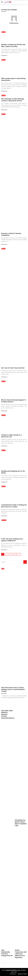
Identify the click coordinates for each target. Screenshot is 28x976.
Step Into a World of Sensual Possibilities (11, 234)
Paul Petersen (14, 23)
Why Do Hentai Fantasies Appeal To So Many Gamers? (13, 401)
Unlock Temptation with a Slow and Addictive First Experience (21, 953)
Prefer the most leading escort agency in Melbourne (12, 540)
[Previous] (2, 963)
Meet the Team (22, 974)
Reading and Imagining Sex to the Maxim (13, 472)
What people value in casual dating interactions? (13, 79)
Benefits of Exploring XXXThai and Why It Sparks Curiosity (13, 45)
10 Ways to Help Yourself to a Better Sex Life (11, 436)
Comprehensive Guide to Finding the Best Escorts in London (14, 506)
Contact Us (13, 974)
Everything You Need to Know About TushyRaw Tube (21, 822)
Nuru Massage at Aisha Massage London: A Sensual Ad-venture (12, 99)
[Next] (5, 963)
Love (3, 568)
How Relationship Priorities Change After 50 (7, 953)
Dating (3, 32)
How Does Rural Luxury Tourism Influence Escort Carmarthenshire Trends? (13, 689)
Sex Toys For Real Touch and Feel (12, 368)
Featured (4, 520)
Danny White (4, 693)
